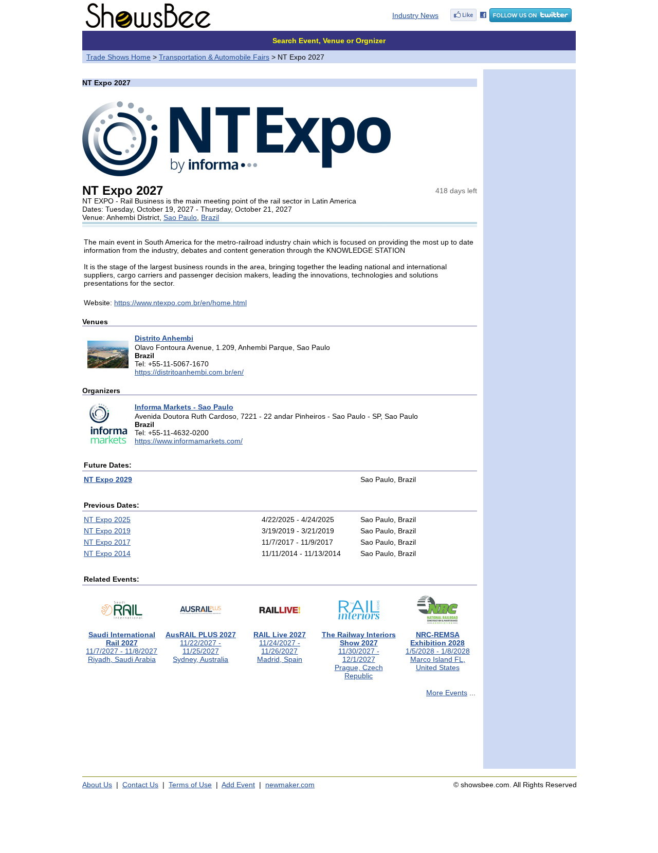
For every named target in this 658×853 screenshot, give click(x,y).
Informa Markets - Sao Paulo (184, 407)
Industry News (415, 15)
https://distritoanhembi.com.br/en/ (189, 372)
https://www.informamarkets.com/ (189, 441)
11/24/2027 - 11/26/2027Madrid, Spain (279, 647)
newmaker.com (290, 785)
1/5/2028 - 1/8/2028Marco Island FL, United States (438, 651)
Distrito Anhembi (164, 338)
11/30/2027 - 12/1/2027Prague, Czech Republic (359, 655)
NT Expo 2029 (108, 479)
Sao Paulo (180, 217)
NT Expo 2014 (107, 553)
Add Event (238, 785)
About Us (97, 785)
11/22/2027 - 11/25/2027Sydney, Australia (201, 647)
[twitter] (530, 19)
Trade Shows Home (118, 57)
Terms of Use (190, 785)
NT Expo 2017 (107, 542)
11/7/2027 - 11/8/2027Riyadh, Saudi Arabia (121, 647)
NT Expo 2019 (107, 531)
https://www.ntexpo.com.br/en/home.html (180, 303)
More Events (446, 693)
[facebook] (468, 19)
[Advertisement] (280, 737)
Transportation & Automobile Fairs (214, 57)
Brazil (210, 217)
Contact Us (140, 785)
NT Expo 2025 (107, 519)
